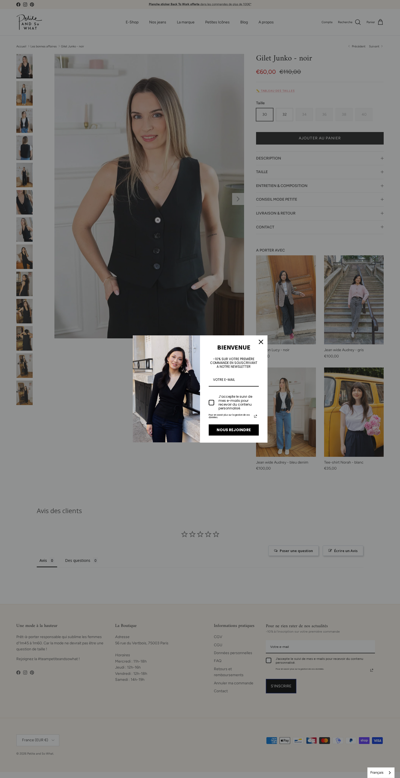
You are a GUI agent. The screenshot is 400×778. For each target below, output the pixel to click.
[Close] (260, 341)
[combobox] (381, 772)
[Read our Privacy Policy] (255, 416)
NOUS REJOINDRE (234, 430)
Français (376, 772)
